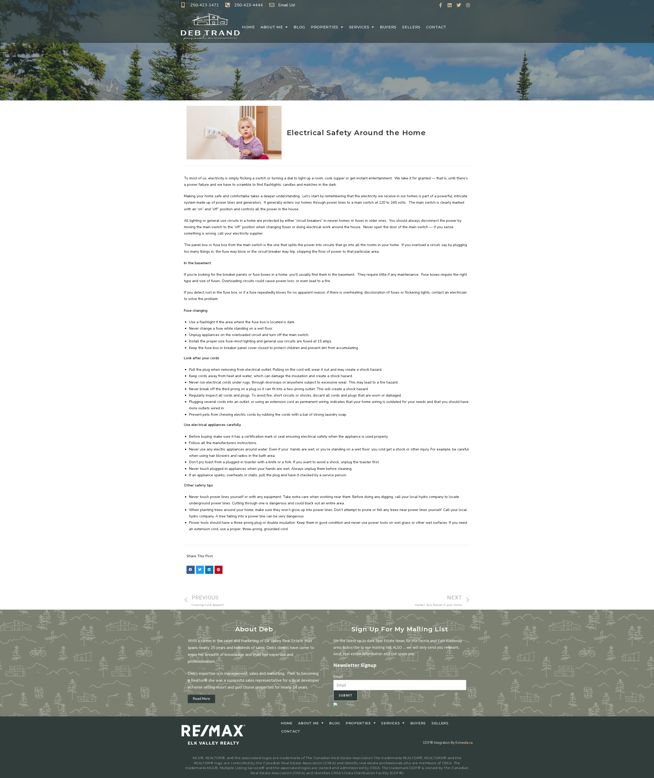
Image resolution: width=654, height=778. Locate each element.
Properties (324, 27)
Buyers (388, 27)
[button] (190, 570)
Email (339, 676)
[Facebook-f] (440, 5)
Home (248, 27)
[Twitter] (458, 5)
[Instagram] (468, 5)
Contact (436, 27)
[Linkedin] (449, 5)
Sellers (411, 27)
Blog (299, 27)
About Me (272, 27)
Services (359, 27)
